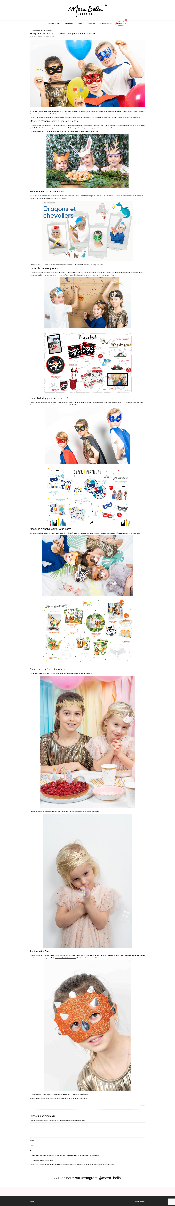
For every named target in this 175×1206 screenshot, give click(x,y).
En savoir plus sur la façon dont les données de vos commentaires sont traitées (88, 1164)
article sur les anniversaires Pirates (104, 275)
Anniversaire (35, 30)
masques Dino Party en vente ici (65, 958)
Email (32, 1145)
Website (32, 1151)
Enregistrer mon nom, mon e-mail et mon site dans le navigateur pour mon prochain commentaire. (65, 1155)
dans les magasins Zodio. (90, 131)
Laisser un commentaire (46, 36)
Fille (43, 30)
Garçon (49, 30)
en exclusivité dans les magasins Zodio (90, 265)
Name (32, 1140)
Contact (32, 1201)
